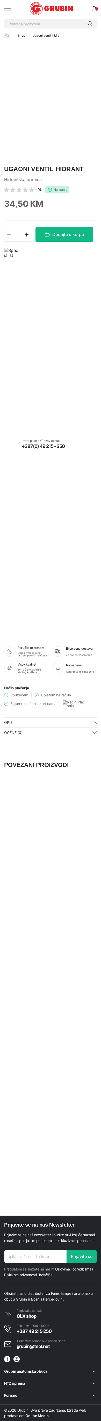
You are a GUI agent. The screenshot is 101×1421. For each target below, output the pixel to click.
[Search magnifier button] (90, 23)
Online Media (37, 1415)
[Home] (7, 35)
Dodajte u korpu (68, 234)
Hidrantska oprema (23, 179)
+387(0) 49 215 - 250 (43, 446)
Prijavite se (81, 1256)
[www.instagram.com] (16, 1359)
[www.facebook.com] (7, 1359)
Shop (21, 35)
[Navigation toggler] (7, 8)
